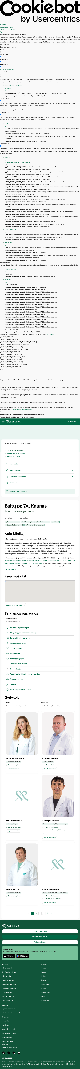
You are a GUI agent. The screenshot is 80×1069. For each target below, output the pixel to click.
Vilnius (43, 968)
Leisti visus (30, 417)
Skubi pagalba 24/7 (8, 996)
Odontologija (6, 976)
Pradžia (7, 443)
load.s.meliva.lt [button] (10, 231)
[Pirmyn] (51, 913)
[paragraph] (40, 391)
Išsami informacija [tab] (6, 27)
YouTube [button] (8, 159)
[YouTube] (19, 1053)
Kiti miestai (45, 1000)
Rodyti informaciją (7, 69)
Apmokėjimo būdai (8, 1029)
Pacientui (5, 1005)
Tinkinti (22, 417)
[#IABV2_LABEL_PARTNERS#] (11, 362)
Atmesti (3, 417)
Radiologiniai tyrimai (9, 984)
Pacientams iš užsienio (9, 1033)
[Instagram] (4, 1053)
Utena (43, 996)
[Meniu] (3, 422)
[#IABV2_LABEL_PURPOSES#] (11, 347)
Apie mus (5, 1044)
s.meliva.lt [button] (8, 244)
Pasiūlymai (5, 1025)
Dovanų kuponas (7, 1037)
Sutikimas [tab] (3, 24)
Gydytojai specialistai (9, 972)
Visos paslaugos (7, 1000)
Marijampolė (45, 992)
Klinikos (14, 443)
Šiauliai (43, 980)
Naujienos (5, 1017)
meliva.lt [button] (8, 125)
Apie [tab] (1, 32)
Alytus (43, 988)
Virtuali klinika (7, 992)
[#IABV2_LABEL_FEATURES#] (11, 354)
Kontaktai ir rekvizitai (9, 1047)
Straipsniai (5, 1021)
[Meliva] (40, 926)
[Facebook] (9, 1053)
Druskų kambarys (8, 980)
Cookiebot (51, 334)
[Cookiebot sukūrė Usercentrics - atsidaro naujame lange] (40, 11)
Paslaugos (5, 964)
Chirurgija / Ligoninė (9, 988)
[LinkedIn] (14, 1053)
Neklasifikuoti (6, 262)
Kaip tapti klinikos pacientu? (11, 1013)
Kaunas (43, 972)
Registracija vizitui (8, 1009)
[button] (42, 88)
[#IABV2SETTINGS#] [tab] (8, 29)
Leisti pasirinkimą (12, 417)
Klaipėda (44, 976)
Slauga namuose (7, 1041)
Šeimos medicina (7, 968)
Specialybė (44, 702)
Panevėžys (45, 984)
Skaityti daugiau (10, 569)
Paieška (7, 702)
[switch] (0, 56)
